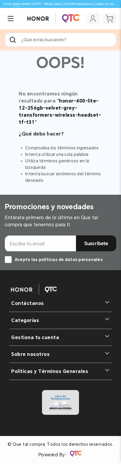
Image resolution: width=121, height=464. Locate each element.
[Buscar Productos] (14, 40)
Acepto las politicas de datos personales (59, 259)
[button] (10, 18)
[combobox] (60, 40)
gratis (17, 4)
